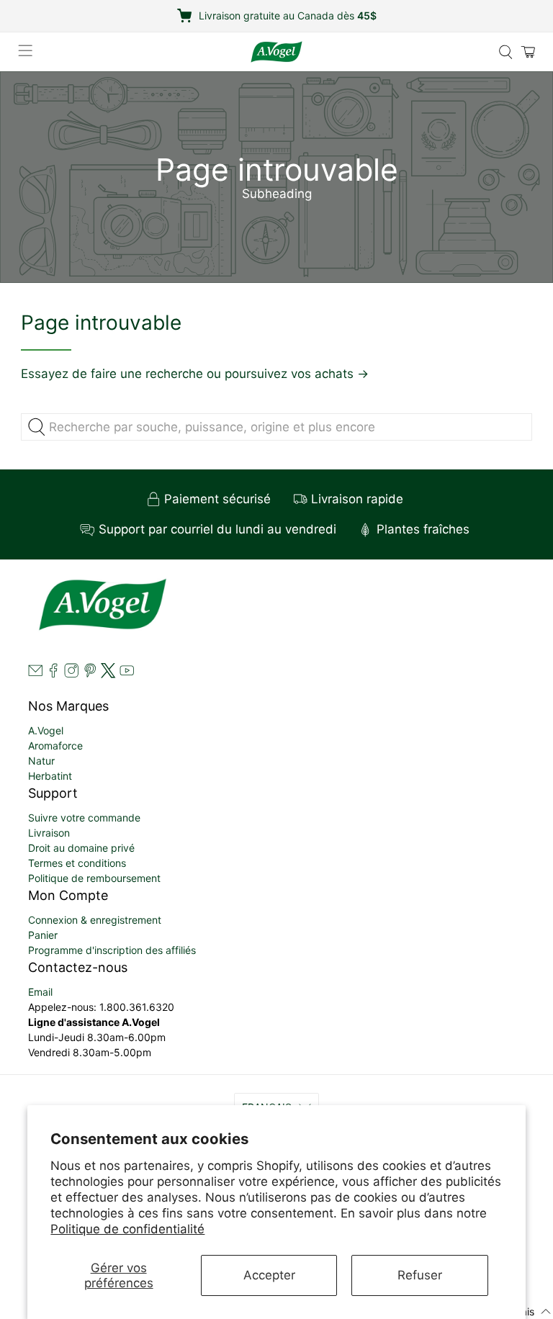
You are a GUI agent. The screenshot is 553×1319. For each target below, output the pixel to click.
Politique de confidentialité (127, 1229)
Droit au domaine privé (81, 848)
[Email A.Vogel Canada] (35, 674)
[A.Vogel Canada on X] (108, 674)
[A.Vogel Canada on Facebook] (53, 674)
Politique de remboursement (94, 878)
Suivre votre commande (84, 817)
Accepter (269, 1275)
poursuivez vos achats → (297, 373)
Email (40, 992)
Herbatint (50, 776)
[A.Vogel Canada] (276, 52)
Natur (41, 761)
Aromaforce (55, 745)
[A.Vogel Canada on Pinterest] (90, 674)
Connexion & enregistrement (94, 920)
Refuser (419, 1275)
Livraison (49, 833)
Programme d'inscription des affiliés (112, 950)
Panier (43, 935)
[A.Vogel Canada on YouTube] (127, 674)
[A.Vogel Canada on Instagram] (71, 674)
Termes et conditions (77, 863)
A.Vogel (45, 730)
